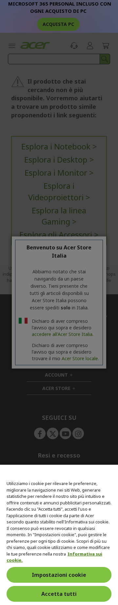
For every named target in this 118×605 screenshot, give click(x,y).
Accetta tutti (59, 593)
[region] (59, 535)
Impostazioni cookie (59, 574)
